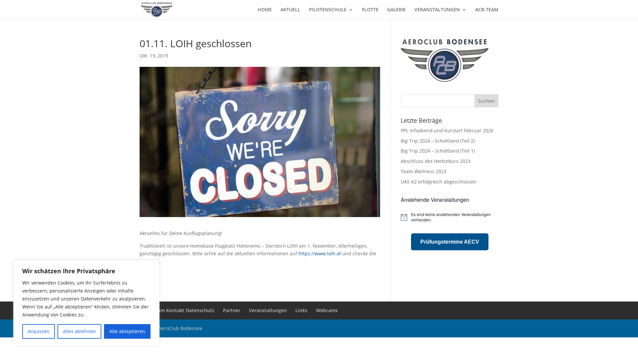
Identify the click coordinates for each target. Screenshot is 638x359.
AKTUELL (290, 10)
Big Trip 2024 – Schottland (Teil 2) (438, 141)
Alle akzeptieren (127, 331)
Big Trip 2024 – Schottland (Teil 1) (438, 151)
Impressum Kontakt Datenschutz (177, 310)
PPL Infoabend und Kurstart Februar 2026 (447, 130)
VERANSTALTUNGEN (437, 10)
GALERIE (396, 10)
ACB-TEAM (486, 10)
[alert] (449, 217)
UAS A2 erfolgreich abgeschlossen (439, 182)
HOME (265, 10)
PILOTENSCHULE (328, 10)
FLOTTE (370, 10)
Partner (231, 310)
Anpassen (39, 331)
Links (301, 310)
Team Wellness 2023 (423, 171)
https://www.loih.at (319, 253)
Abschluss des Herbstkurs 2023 (436, 161)
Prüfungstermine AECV (449, 242)
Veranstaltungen (268, 310)
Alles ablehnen (79, 331)
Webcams (327, 310)
